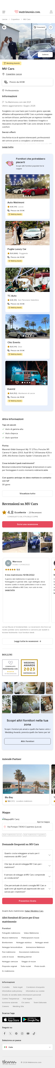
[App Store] (11, 1022)
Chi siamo (25, 1002)
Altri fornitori (27, 741)
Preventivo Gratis (27, 901)
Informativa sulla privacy (12, 991)
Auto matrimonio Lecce (12, 835)
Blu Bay (9, 797)
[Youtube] (28, 1033)
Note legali (18, 987)
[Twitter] (10, 1033)
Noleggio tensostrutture (12, 947)
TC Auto (12, 295)
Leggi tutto (7, 147)
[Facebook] (4, 1033)
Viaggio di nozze (28, 961)
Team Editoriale (40, 1002)
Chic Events (13, 342)
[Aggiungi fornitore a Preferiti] (51, 27)
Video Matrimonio (31, 933)
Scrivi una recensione (27, 524)
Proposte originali (9, 966)
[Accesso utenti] (51, 12)
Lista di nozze (8, 957)
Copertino (15, 19)
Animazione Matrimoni (35, 947)
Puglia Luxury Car (16, 249)
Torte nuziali (26, 966)
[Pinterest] (16, 1033)
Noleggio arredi (41, 942)
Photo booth (39, 966)
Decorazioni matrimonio (29, 952)
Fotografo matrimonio (11, 933)
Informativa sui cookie (35, 991)
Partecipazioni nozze (30, 938)
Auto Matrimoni (15, 202)
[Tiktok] (34, 1033)
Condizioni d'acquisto (35, 987)
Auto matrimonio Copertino (34, 835)
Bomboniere (7, 942)
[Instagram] (22, 1033)
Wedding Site (18, 1006)
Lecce (5, 19)
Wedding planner (24, 957)
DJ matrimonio (8, 971)
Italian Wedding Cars (34, 911)
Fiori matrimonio (8, 952)
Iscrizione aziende (10, 1002)
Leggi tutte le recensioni (26, 641)
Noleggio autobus (24, 942)
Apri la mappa (43, 822)
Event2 (11, 389)
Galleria (45, 54)
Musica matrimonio (10, 938)
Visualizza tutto (27, 493)
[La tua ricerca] (4, 27)
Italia (11, 1047)
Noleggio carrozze (10, 961)
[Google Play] (31, 1022)
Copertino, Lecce (14, 74)
